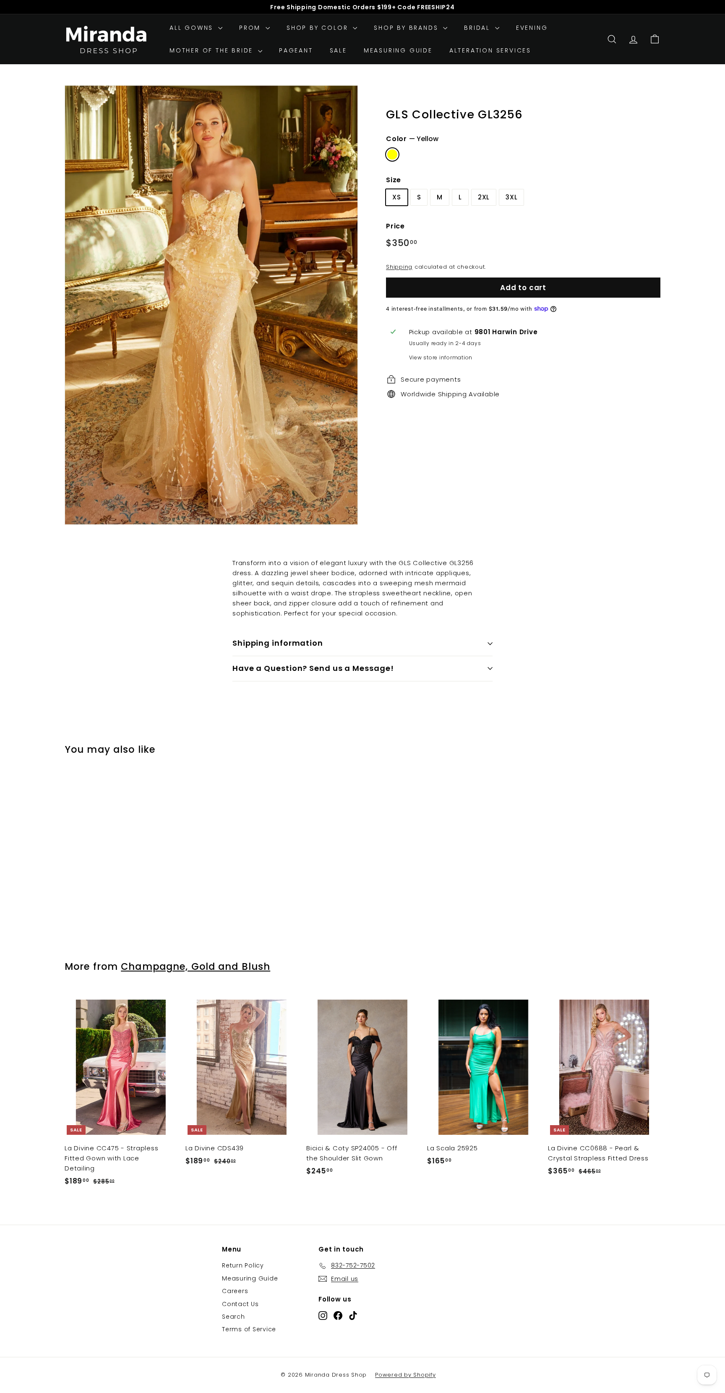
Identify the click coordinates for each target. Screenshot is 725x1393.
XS (396, 197)
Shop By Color (319, 28)
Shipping (399, 266)
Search (233, 1316)
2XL (484, 197)
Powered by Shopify (405, 1375)
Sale (338, 50)
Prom (251, 28)
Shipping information (277, 643)
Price (395, 226)
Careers (235, 1291)
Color (412, 139)
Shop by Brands (407, 28)
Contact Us (240, 1304)
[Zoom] (211, 305)
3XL (511, 197)
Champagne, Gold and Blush (195, 966)
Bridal (478, 28)
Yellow (392, 154)
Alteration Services (490, 50)
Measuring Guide (398, 50)
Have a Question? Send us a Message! (313, 668)
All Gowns (193, 28)
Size (393, 179)
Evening (532, 28)
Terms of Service (249, 1329)
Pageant (296, 50)
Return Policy (243, 1265)
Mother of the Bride (213, 50)
